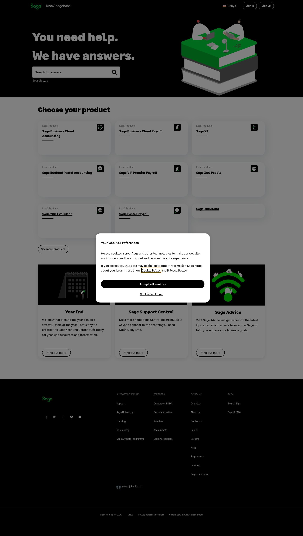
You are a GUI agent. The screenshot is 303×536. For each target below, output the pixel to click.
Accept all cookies (153, 284)
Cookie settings (151, 294)
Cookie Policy (151, 270)
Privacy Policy (177, 270)
